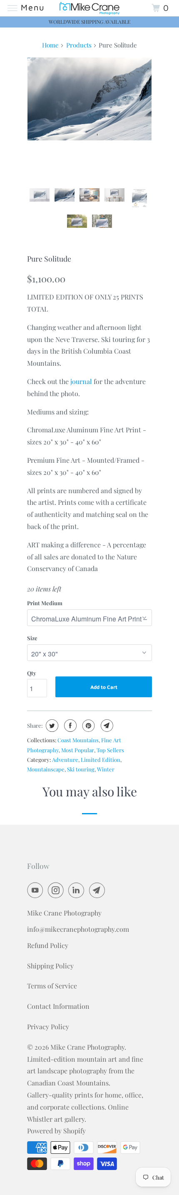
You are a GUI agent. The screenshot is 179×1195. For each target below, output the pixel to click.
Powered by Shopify (56, 1130)
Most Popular (77, 749)
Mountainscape (46, 769)
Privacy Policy (48, 1026)
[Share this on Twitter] (51, 725)
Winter (105, 769)
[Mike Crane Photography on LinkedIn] (77, 890)
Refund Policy (47, 945)
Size (32, 637)
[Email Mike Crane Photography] (98, 890)
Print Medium (44, 602)
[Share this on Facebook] (69, 725)
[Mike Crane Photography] (89, 8)
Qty (31, 672)
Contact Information (58, 1006)
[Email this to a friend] (106, 725)
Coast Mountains (78, 739)
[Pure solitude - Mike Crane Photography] (89, 99)
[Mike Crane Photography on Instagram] (57, 890)
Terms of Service (52, 985)
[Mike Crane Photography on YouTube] (36, 890)
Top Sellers (110, 749)
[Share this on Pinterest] (87, 725)
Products (79, 45)
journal (81, 381)
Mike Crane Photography (87, 1047)
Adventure (65, 759)
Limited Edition (100, 759)
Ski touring (80, 769)
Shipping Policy (50, 965)
